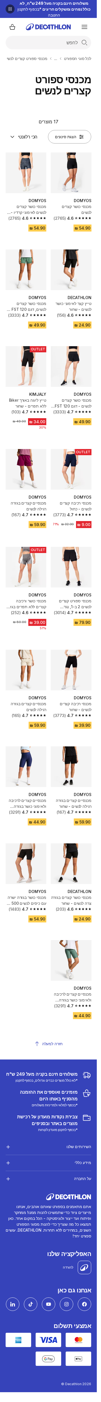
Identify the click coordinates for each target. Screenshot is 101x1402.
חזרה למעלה (52, 1043)
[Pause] (10, 8)
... (56, 58)
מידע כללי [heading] (83, 1162)
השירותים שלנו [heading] (78, 1146)
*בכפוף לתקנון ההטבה (54, 9)
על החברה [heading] (82, 1178)
